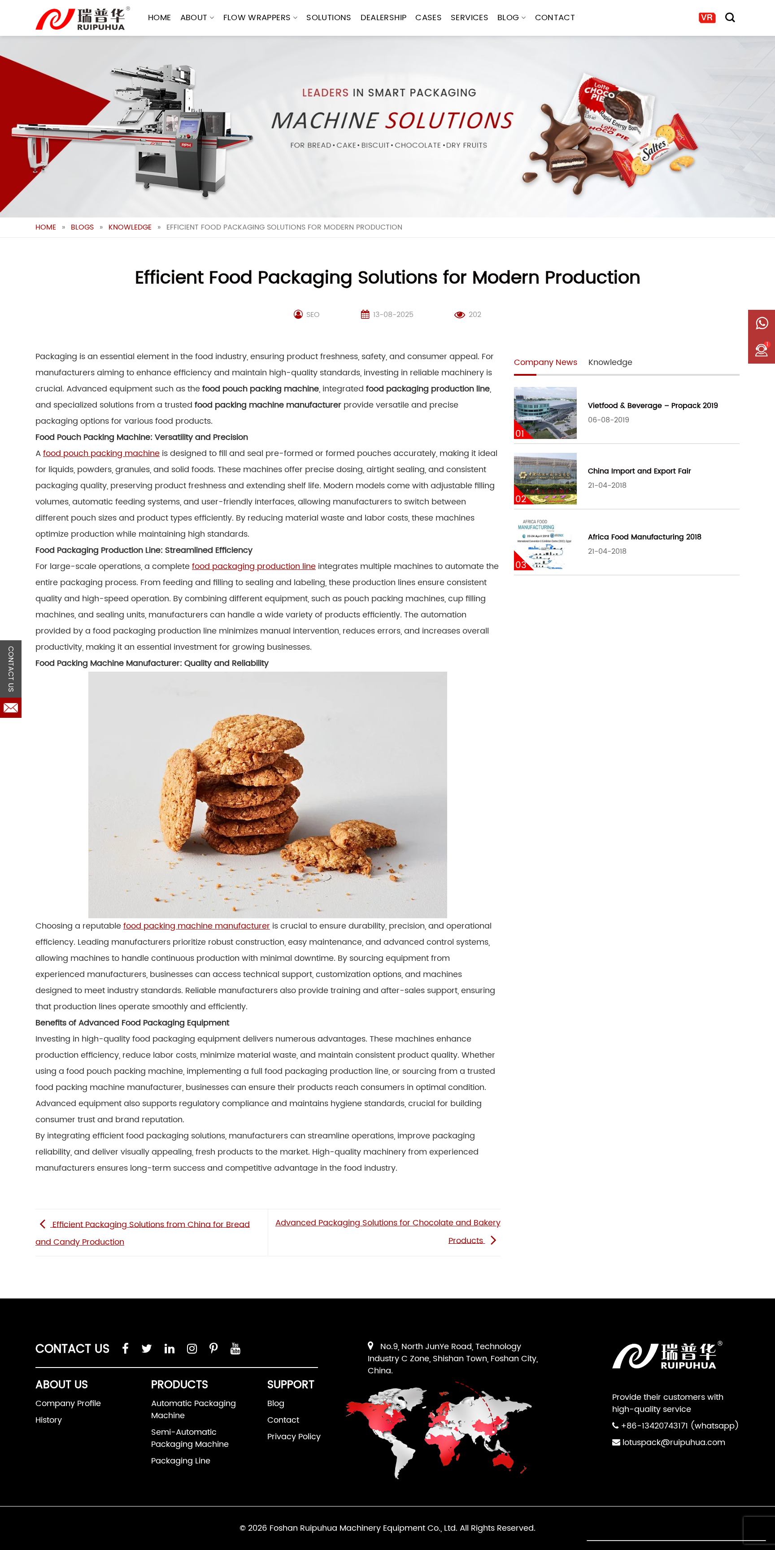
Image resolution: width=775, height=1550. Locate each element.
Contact (555, 17)
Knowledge (130, 227)
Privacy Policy (294, 1436)
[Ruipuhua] (82, 18)
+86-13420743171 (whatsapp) (680, 1426)
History (48, 1420)
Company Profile (68, 1403)
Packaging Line (180, 1461)
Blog (508, 17)
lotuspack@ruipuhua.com (674, 1442)
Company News (545, 362)
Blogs (82, 227)
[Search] (730, 17)
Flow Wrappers (257, 17)
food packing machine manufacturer (196, 926)
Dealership (384, 17)
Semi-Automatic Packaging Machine (190, 1438)
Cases (428, 17)
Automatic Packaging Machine (193, 1409)
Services (469, 17)
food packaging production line (254, 566)
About (194, 17)
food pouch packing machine (101, 453)
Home (159, 17)
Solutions (328, 17)
